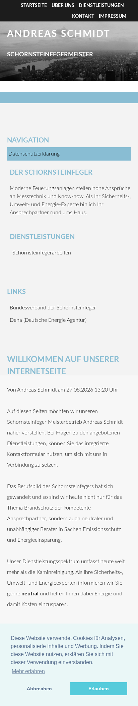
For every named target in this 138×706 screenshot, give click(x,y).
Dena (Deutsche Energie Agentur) (48, 320)
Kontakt (83, 16)
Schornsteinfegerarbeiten (41, 252)
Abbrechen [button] (39, 688)
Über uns (63, 5)
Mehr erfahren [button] (28, 671)
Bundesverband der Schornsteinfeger (53, 307)
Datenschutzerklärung (34, 154)
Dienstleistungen (101, 5)
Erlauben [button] (98, 688)
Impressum (112, 16)
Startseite (34, 5)
